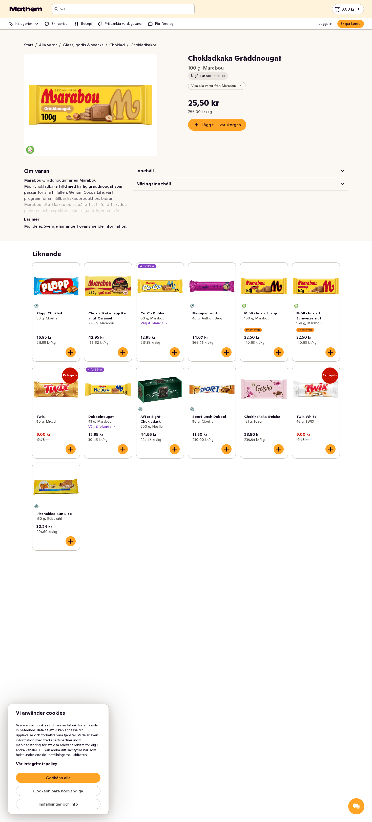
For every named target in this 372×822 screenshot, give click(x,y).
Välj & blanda (151, 323)
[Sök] (56, 9)
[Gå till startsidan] (26, 9)
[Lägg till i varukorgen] (71, 352)
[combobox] (126, 9)
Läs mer (31, 219)
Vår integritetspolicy (36, 763)
